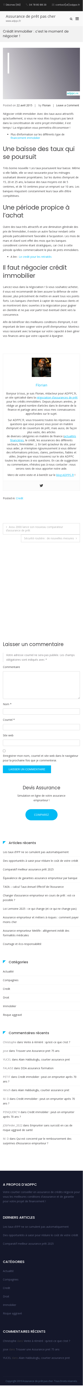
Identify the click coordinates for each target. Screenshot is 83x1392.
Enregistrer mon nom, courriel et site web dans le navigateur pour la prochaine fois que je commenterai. (40, 758)
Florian (46, 105)
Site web (8, 735)
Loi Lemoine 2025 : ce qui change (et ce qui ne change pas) (40, 908)
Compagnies (10, 980)
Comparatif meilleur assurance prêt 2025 (28, 869)
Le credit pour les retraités (35, 256)
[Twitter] (41, 486)
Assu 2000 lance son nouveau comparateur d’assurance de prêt (34, 528)
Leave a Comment (67, 105)
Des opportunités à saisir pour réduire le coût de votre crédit (40, 861)
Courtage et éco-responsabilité (22, 944)
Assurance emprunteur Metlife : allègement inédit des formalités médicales (36, 933)
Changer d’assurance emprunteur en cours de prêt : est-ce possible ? (39, 898)
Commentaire (11, 667)
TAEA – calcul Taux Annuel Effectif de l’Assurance (33, 887)
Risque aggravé (12, 1015)
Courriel (9, 720)
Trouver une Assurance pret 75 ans (38, 1051)
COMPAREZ (41, 814)
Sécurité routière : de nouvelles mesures (49, 538)
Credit (19, 498)
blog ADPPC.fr (65, 475)
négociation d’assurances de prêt (57, 397)
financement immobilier (25, 138)
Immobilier (9, 1006)
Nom (7, 704)
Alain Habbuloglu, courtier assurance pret (44, 1059)
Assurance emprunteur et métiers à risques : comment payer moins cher (41, 919)
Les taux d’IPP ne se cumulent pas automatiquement (36, 852)
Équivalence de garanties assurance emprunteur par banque (40, 878)
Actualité (8, 971)
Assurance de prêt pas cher (31, 16)
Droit (6, 997)
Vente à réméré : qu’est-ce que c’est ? (47, 1042)
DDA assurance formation (37, 1068)
